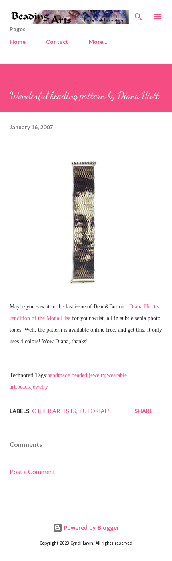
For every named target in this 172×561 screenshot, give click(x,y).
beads (23, 387)
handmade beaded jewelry (76, 375)
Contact (57, 41)
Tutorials (95, 410)
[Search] (138, 14)
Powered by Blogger (90, 527)
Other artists (54, 410)
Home (18, 41)
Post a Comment (32, 471)
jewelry (39, 387)
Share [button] (143, 410)
